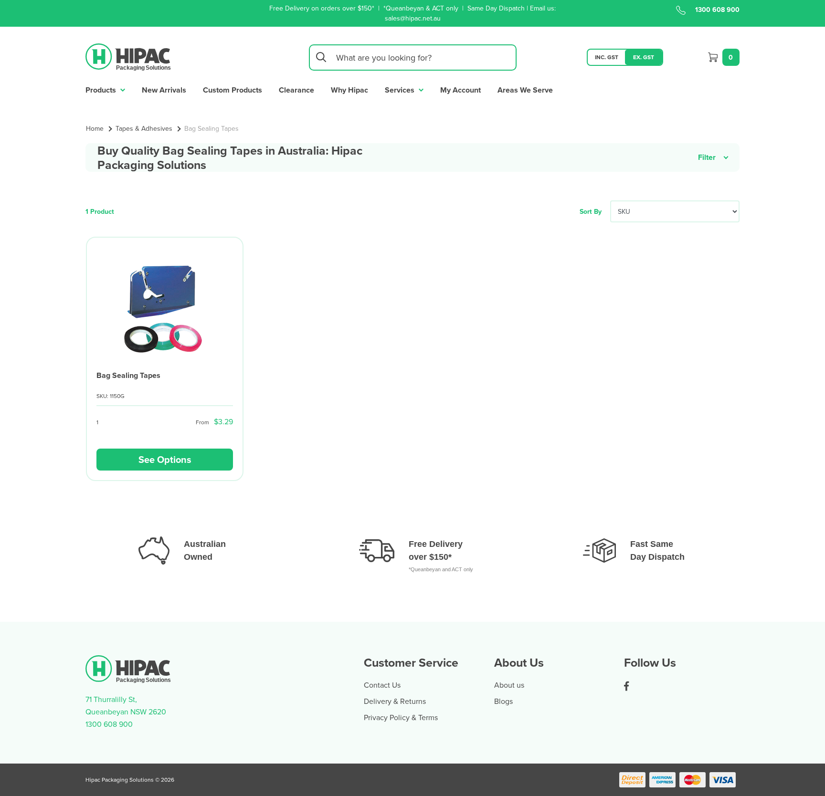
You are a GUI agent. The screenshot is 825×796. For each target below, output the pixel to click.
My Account (460, 89)
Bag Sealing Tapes (128, 375)
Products (101, 89)
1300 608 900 (717, 9)
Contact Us (382, 685)
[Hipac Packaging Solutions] (128, 56)
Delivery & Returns (395, 701)
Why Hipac (349, 89)
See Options (164, 459)
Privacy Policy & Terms (401, 717)
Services (400, 89)
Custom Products (232, 89)
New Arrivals (164, 89)
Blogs (503, 701)
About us (509, 685)
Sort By (591, 211)
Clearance (296, 89)
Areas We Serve (525, 89)
